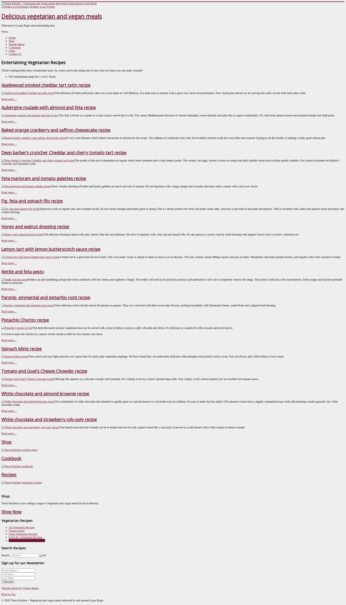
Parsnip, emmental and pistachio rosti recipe (45, 297)
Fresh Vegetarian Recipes (23, 534)
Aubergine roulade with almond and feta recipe (48, 107)
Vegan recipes (17, 530)
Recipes (8, 474)
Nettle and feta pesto (22, 271)
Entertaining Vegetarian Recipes (27, 540)
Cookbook (15, 47)
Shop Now (11, 512)
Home (12, 37)
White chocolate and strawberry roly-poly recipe (49, 419)
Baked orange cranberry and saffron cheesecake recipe (55, 130)
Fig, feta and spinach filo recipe (32, 201)
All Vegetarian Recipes (22, 527)
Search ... (6, 555)
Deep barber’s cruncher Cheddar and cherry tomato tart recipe (64, 152)
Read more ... (9, 99)
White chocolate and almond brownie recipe (45, 393)
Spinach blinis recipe (21, 348)
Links (12, 50)
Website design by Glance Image (20, 588)
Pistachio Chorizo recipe (25, 320)
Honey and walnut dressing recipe (35, 226)
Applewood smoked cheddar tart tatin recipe (45, 85)
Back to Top (8, 594)
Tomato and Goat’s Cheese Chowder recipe (44, 371)
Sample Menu (17, 44)
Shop (12, 41)
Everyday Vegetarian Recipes (25, 537)
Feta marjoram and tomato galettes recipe (43, 178)
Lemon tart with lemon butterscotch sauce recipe (50, 249)
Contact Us (15, 54)
